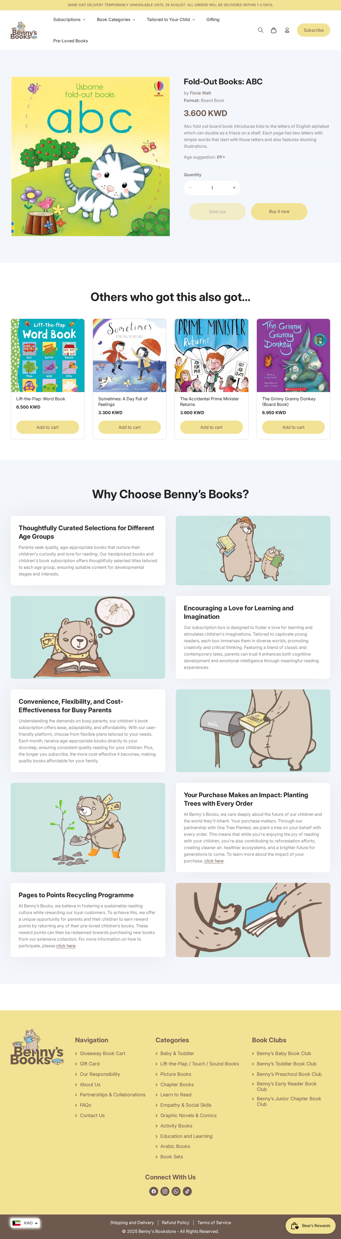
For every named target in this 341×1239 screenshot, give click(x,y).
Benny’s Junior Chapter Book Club (289, 1101)
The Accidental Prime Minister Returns (209, 401)
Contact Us (92, 1115)
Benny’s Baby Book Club (284, 1053)
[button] (70, 20)
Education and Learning (186, 1136)
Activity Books (176, 1126)
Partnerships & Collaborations (112, 1094)
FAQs (85, 1105)
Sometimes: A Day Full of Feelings (123, 401)
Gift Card (90, 1064)
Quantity (193, 174)
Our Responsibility (100, 1074)
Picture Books (175, 1074)
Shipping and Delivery (132, 1222)
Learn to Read (176, 1094)
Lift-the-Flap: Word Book (40, 398)
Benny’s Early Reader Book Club (287, 1086)
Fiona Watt (200, 93)
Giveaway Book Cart (102, 1053)
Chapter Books (177, 1084)
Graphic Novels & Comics (188, 1115)
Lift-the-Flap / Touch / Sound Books (199, 1064)
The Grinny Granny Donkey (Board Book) (289, 401)
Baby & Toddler (177, 1053)
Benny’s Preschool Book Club (289, 1074)
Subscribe (314, 30)
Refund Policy (175, 1222)
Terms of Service (214, 1222)
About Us (90, 1084)
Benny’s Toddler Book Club (286, 1064)
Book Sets (171, 1156)
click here (214, 860)
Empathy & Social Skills (186, 1105)
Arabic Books (175, 1146)
